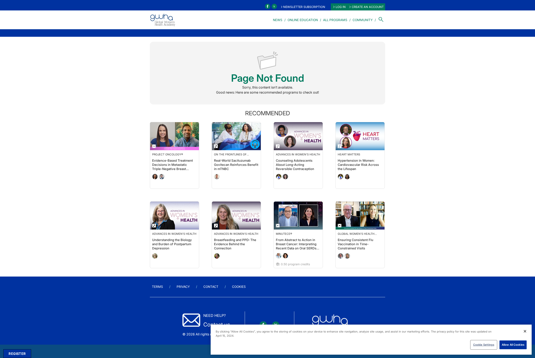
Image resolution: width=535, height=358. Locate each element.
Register (17, 354)
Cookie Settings (483, 344)
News (277, 20)
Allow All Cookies (513, 344)
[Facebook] (267, 6)
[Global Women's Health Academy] (162, 19)
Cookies (239, 287)
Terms (157, 287)
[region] (371, 340)
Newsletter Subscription (304, 7)
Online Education (303, 20)
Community (363, 20)
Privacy (183, 287)
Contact (210, 287)
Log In (341, 7)
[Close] (525, 331)
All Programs (335, 20)
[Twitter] (274, 6)
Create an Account (368, 7)
